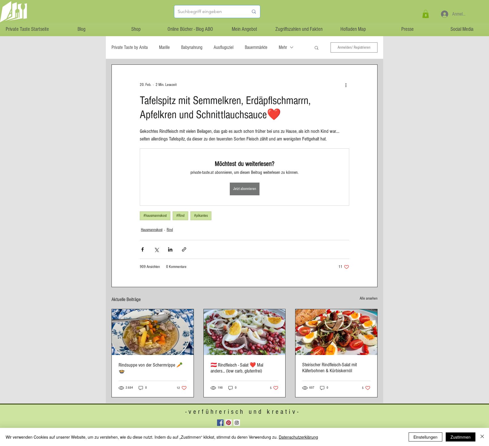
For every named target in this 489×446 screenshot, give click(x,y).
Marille (164, 47)
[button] (425, 14)
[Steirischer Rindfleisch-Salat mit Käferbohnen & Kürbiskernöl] (336, 332)
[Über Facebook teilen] (142, 249)
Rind (170, 230)
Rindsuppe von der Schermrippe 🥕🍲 (151, 368)
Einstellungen (425, 437)
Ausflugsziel (223, 47)
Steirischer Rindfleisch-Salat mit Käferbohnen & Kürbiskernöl (329, 368)
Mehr (283, 47)
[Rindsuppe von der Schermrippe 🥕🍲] (153, 332)
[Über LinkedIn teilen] (170, 249)
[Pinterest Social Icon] (228, 422)
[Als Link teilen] (184, 249)
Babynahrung (191, 47)
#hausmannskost (155, 215)
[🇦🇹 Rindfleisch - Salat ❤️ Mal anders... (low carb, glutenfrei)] (245, 332)
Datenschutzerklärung (298, 437)
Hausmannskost (151, 230)
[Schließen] (482, 436)
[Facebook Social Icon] (220, 422)
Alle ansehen (369, 298)
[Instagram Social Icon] (236, 422)
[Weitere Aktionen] (345, 85)
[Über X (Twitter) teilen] (156, 249)
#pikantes (201, 215)
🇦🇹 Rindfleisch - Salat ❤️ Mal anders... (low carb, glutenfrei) (237, 368)
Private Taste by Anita (129, 47)
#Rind (180, 215)
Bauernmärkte (256, 47)
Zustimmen (461, 437)
